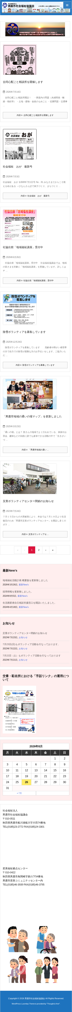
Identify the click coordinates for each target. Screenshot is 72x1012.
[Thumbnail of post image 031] (21, 62)
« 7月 (19, 793)
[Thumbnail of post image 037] (21, 227)
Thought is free (53, 1004)
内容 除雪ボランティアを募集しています (35, 365)
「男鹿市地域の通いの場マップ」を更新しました (32, 416)
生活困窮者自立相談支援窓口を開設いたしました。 (30, 602)
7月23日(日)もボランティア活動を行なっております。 (31, 644)
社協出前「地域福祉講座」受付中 (23, 247)
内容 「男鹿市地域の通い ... (35, 450)
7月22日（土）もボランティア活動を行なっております (32, 655)
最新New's (24, 584)
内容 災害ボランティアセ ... (35, 534)
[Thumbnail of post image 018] (31, 481)
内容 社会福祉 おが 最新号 (35, 196)
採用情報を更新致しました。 (18, 591)
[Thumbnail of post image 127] (31, 396)
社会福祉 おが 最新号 (17, 166)
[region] (35, 29)
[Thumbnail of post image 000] (21, 146)
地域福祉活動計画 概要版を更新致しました (25, 580)
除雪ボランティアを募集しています (24, 331)
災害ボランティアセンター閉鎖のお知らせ (28, 501)
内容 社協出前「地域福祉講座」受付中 (35, 280)
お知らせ (23, 637)
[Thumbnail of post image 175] (21, 311)
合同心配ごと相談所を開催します (23, 81)
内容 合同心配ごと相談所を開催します (35, 115)
